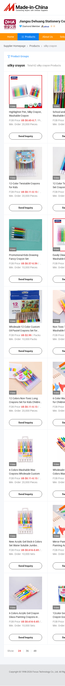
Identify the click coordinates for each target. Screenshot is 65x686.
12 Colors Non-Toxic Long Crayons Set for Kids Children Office (25, 402)
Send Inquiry (25, 136)
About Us (47, 36)
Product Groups (19, 56)
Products (30, 36)
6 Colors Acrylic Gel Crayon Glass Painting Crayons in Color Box (24, 616)
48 (35, 650)
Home (10, 36)
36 (27, 650)
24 (19, 650)
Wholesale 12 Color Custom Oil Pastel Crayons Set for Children (24, 330)
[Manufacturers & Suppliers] (26, 7)
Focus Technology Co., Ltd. (45, 671)
